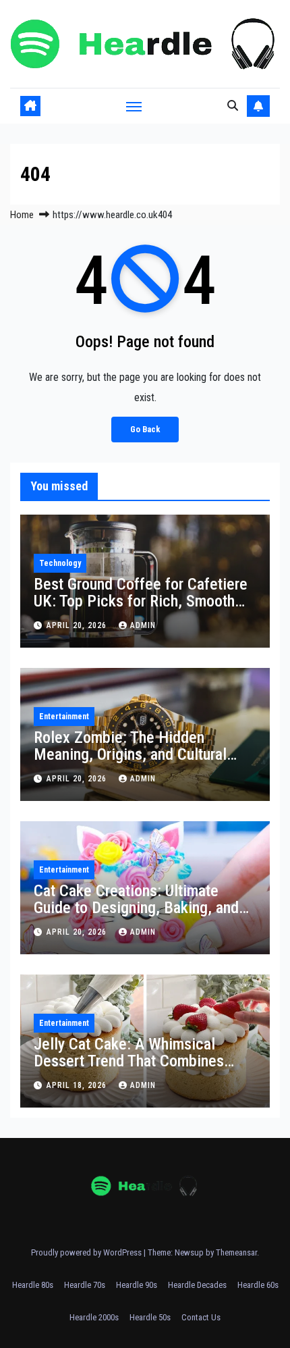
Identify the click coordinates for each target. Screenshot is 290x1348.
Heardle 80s (32, 1285)
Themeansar (236, 1252)
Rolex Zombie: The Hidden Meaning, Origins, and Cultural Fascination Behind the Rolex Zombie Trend (130, 763)
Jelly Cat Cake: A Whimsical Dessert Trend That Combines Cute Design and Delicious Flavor (141, 1061)
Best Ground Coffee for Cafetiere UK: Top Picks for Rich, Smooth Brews (141, 601)
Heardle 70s (84, 1285)
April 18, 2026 (78, 1085)
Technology (60, 563)
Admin (143, 625)
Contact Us (201, 1317)
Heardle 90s (136, 1285)
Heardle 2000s (94, 1317)
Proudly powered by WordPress (87, 1252)
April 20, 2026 (78, 625)
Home (22, 215)
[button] (232, 105)
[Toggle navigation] (134, 106)
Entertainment (64, 716)
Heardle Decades (197, 1285)
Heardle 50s (150, 1317)
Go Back (145, 429)
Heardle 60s (258, 1285)
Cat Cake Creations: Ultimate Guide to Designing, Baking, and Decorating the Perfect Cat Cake (138, 907)
